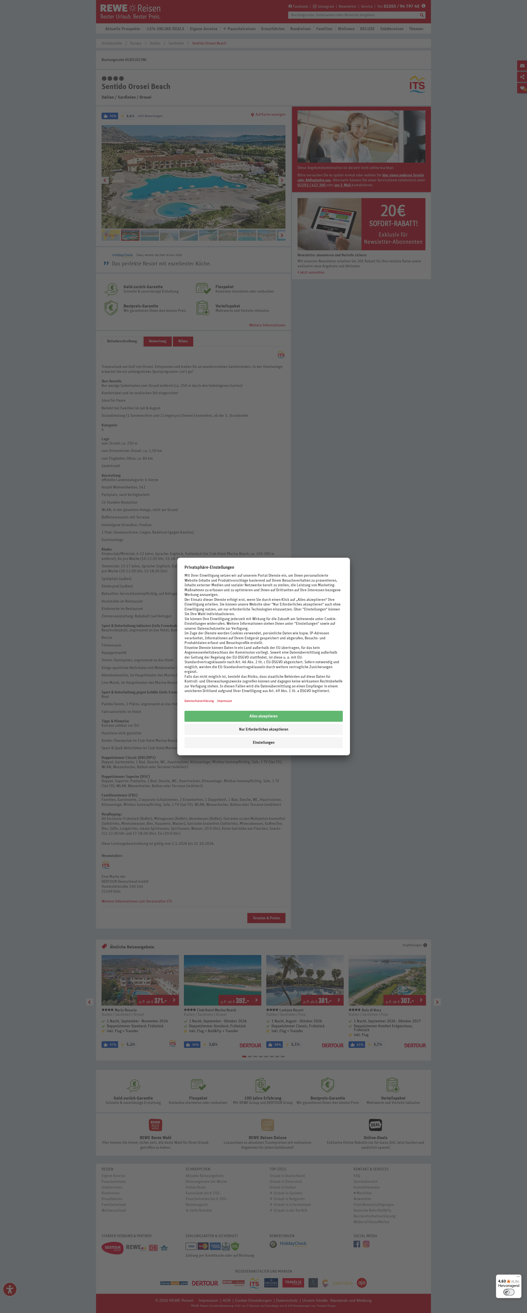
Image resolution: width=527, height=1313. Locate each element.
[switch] (508, 1292)
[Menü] (518, 1278)
